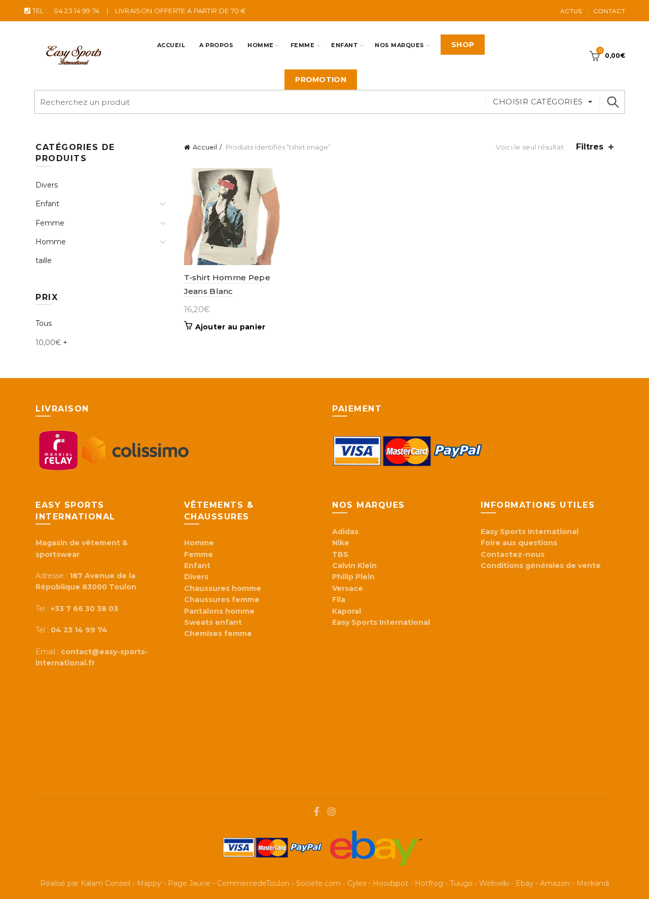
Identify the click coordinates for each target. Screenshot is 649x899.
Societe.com (318, 883)
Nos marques (399, 45)
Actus (571, 11)
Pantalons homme (219, 611)
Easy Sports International (530, 531)
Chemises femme (218, 633)
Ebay (524, 883)
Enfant (344, 45)
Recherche (612, 102)
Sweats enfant (213, 622)
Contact (609, 11)
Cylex (356, 883)
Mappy (149, 883)
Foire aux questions (520, 542)
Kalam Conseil (105, 883)
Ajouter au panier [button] (230, 326)
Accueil (171, 45)
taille (43, 260)
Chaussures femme (222, 599)
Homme (260, 45)
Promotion (320, 79)
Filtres (589, 147)
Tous (43, 323)
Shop (462, 44)
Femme (303, 45)
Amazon (555, 883)
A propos (216, 45)
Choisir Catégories (538, 101)
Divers (46, 185)
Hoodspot (390, 883)
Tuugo (461, 883)
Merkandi (592, 883)
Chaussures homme (222, 588)
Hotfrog (429, 883)
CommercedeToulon (253, 883)
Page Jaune (189, 883)
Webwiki (494, 883)
